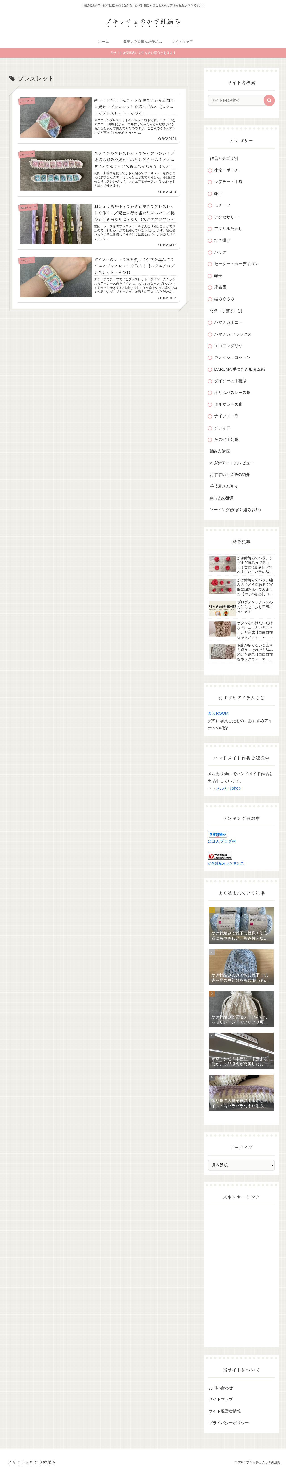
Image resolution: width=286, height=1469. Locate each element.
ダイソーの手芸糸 (230, 381)
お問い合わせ (221, 1388)
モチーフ (222, 205)
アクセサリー (226, 217)
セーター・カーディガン (236, 264)
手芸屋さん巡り (224, 486)
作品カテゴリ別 (224, 158)
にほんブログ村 (222, 841)
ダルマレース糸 (228, 404)
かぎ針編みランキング (226, 863)
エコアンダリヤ (228, 346)
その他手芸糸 (226, 439)
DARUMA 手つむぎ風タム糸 (239, 369)
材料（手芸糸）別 (226, 311)
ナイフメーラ (226, 416)
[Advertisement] (241, 1276)
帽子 (218, 275)
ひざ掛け (222, 240)
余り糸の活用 (222, 498)
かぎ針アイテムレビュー (232, 463)
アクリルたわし (228, 228)
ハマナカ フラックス (233, 334)
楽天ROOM (218, 713)
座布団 (220, 287)
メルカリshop (228, 788)
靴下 (218, 193)
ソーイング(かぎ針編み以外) (235, 509)
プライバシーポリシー (229, 1423)
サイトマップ (221, 1399)
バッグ (220, 252)
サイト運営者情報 (225, 1411)
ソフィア (222, 428)
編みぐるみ (224, 299)
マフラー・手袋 (228, 182)
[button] (269, 100)
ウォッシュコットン (232, 357)
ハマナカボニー (228, 322)
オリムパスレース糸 (232, 392)
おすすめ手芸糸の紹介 (230, 474)
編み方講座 (220, 451)
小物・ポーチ (226, 170)
